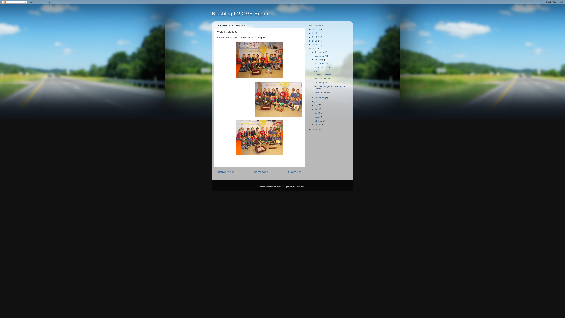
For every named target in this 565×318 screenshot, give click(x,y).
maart (318, 117)
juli (316, 101)
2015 (315, 129)
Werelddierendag (322, 93)
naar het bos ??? (322, 79)
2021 (315, 29)
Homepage (261, 171)
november (320, 56)
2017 (315, 45)
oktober (318, 60)
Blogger (302, 187)
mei (317, 109)
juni (316, 105)
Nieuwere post (226, 171)
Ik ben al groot (320, 83)
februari (318, 121)
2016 (315, 49)
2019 (315, 37)
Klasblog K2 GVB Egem (240, 14)
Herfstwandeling (321, 63)
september (320, 98)
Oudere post (294, 171)
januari (318, 125)
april (317, 113)
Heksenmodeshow (322, 67)
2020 (315, 33)
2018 (315, 41)
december (320, 52)
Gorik (316, 71)
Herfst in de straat (322, 75)
